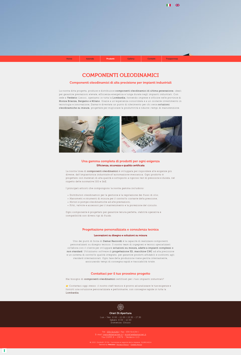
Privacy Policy (123, 344)
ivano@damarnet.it (113, 335)
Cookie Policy (136, 344)
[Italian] (168, 5)
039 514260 (113, 332)
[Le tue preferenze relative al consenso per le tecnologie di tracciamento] (4, 350)
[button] (89, 134)
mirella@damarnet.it (135, 335)
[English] (177, 5)
